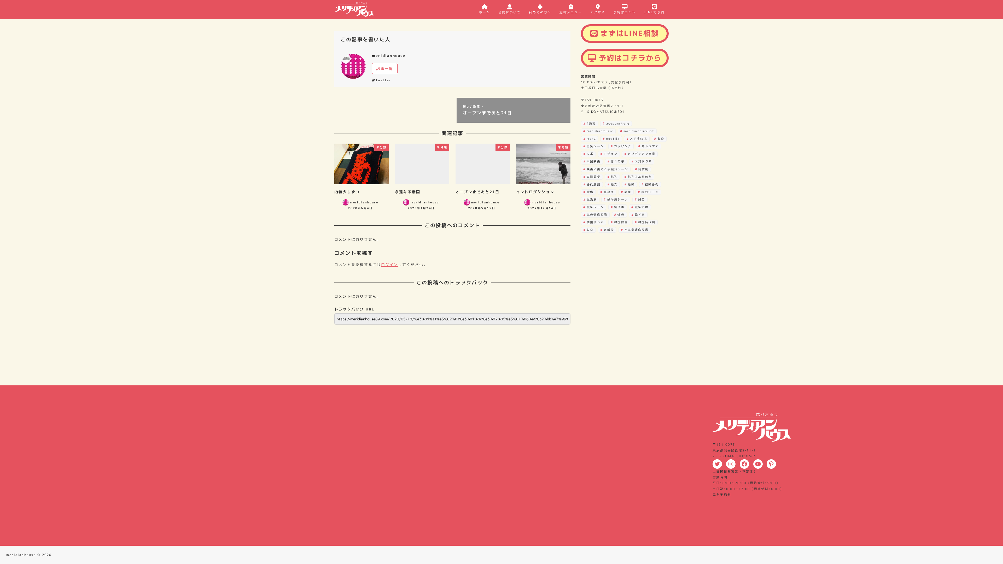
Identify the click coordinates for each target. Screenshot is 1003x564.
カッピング (622, 146)
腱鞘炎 (609, 192)
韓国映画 (621, 222)
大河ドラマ (643, 161)
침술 (590, 230)
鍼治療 (592, 199)
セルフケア (650, 146)
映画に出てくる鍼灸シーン (607, 169)
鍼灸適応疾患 (597, 215)
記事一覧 (384, 68)
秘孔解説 (593, 184)
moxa (591, 139)
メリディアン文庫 (641, 154)
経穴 (614, 184)
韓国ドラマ (595, 222)
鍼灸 (641, 199)
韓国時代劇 (646, 222)
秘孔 (614, 177)
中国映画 (593, 161)
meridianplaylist (638, 131)
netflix (613, 139)
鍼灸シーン (595, 207)
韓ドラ (640, 215)
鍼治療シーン (617, 199)
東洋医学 (593, 177)
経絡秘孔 (652, 184)
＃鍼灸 (609, 230)
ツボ (590, 154)
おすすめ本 (638, 139)
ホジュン (610, 154)
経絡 (631, 184)
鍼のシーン (650, 192)
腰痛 (590, 192)
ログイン (389, 264)
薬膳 (627, 192)
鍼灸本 (619, 207)
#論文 (591, 123)
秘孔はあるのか (640, 177)
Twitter (383, 80)
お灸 (660, 139)
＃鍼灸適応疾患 (636, 230)
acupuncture (618, 123)
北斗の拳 (618, 161)
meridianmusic (600, 131)
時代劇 (643, 169)
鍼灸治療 (642, 207)
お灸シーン (595, 146)
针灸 (620, 215)
